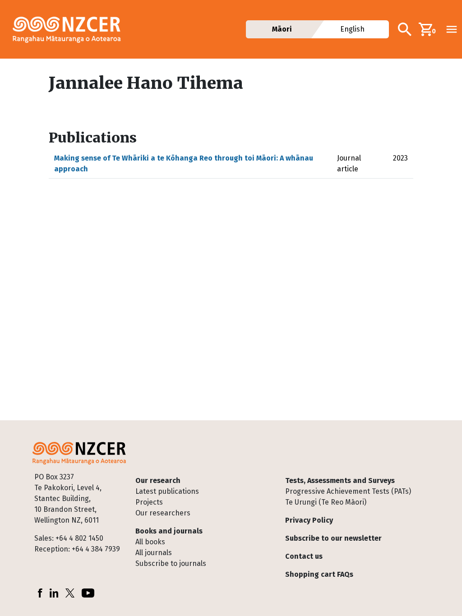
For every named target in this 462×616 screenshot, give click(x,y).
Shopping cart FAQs (319, 574)
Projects (149, 502)
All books (150, 542)
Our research (157, 480)
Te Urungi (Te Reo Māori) (325, 502)
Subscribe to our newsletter (333, 538)
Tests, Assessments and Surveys (340, 480)
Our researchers (162, 513)
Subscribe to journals (170, 563)
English (353, 29)
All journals (153, 552)
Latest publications (167, 491)
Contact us (304, 556)
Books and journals (169, 531)
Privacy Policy (309, 520)
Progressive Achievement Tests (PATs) (348, 491)
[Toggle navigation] (451, 29)
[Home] (70, 29)
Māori (282, 29)
